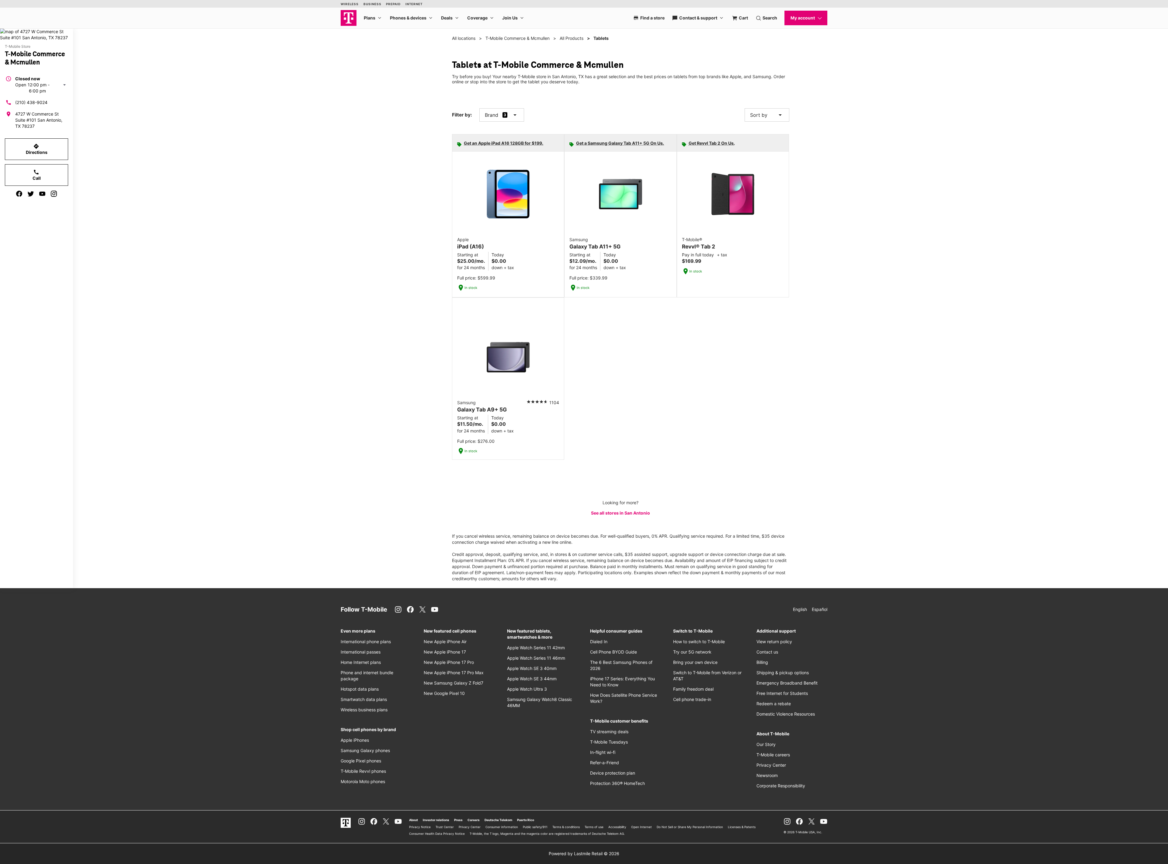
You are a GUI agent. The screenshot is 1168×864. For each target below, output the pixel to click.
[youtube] (42, 193)
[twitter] (30, 193)
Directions (36, 149)
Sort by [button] (767, 115)
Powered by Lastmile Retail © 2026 (584, 853)
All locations (463, 38)
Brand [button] (491, 115)
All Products (571, 38)
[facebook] (19, 193)
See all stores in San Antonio (620, 512)
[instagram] (53, 193)
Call (37, 175)
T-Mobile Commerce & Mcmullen (517, 38)
